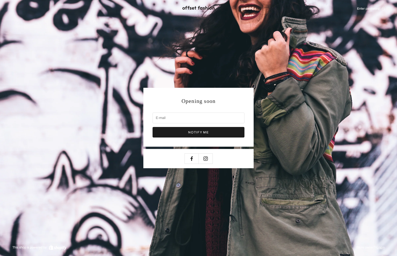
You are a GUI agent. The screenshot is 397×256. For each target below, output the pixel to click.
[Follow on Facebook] (191, 159)
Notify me (198, 132)
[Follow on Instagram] (206, 159)
